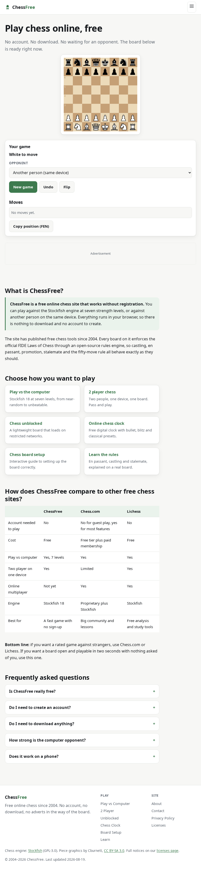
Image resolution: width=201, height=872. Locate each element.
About (156, 803)
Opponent (18, 163)
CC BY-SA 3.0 (114, 850)
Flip (66, 186)
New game (23, 186)
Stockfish (35, 850)
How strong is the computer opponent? (47, 740)
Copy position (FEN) (31, 226)
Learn (105, 839)
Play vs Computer (115, 803)
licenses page (167, 850)
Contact (157, 810)
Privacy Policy (163, 818)
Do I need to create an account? (40, 707)
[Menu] (191, 7)
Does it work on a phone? (34, 756)
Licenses (158, 825)
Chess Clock (110, 825)
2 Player (107, 810)
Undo (48, 186)
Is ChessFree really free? (32, 691)
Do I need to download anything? (41, 723)
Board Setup (110, 832)
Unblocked (109, 818)
